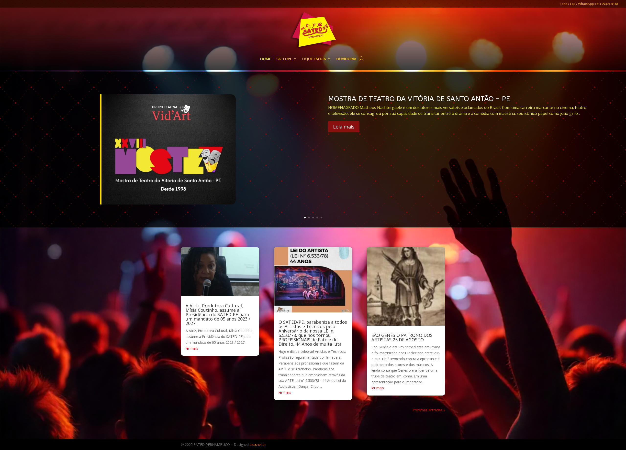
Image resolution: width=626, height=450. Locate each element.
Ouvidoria (346, 58)
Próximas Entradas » (429, 410)
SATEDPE (284, 58)
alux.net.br (258, 444)
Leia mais (344, 130)
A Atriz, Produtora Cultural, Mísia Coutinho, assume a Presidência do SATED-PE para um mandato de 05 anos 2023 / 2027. (218, 314)
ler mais (192, 348)
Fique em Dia (314, 58)
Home (265, 58)
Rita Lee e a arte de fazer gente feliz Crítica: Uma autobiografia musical (446, 98)
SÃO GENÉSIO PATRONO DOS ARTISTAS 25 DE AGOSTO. (402, 337)
